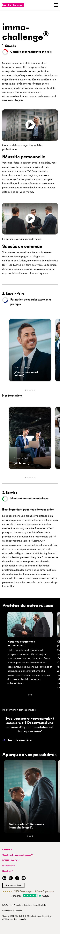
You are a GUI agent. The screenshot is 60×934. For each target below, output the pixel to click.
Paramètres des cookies (12, 910)
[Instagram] (11, 878)
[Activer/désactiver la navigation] (56, 5)
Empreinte (18, 905)
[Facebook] (17, 878)
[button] (17, 740)
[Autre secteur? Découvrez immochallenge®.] (30, 796)
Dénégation (7, 905)
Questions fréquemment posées (16, 855)
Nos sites (6, 871)
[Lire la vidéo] (30, 125)
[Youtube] (23, 878)
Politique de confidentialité (35, 905)
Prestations (7, 865)
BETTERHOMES (9, 860)
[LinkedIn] (4, 878)
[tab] (25, 390)
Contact (6, 849)
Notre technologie (13, 885)
